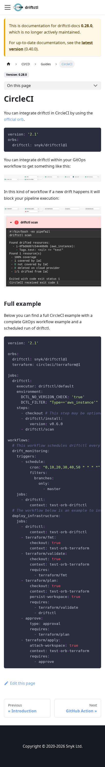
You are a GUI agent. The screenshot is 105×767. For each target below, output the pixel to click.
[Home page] (8, 64)
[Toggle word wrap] (86, 342)
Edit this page (22, 683)
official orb (14, 119)
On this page (19, 85)
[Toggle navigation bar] (7, 7)
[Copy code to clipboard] (95, 134)
